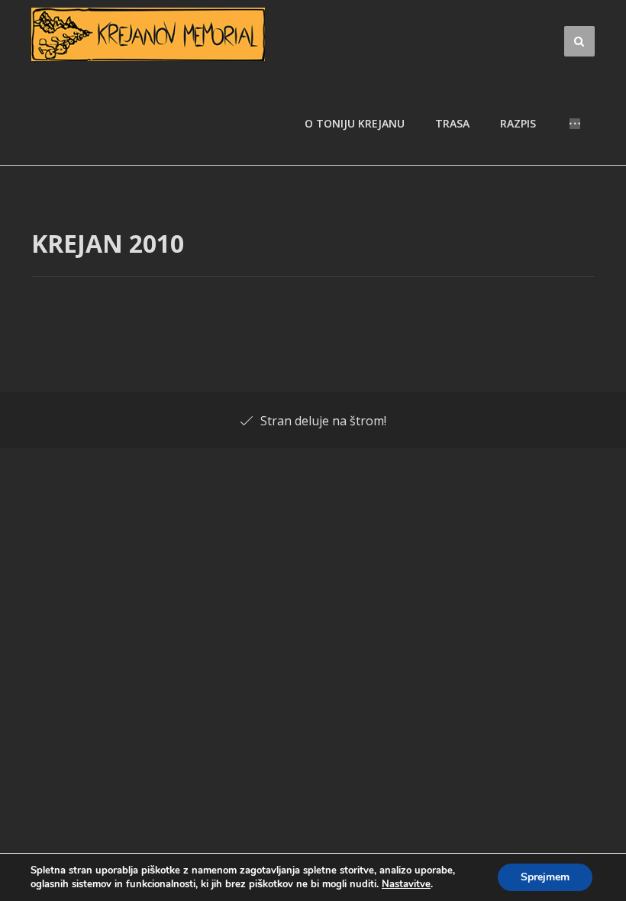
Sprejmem (545, 877)
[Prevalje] (148, 34)
